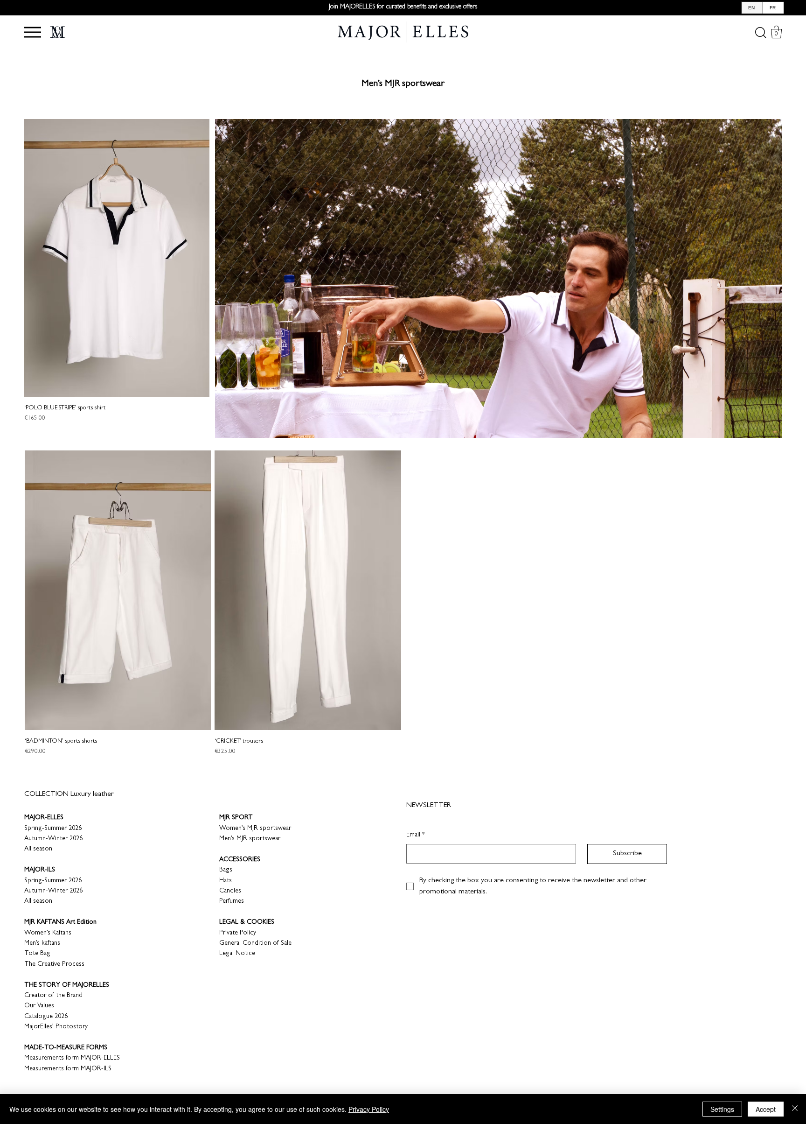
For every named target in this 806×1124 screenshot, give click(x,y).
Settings (722, 1109)
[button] (32, 32)
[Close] (794, 1109)
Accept (766, 1109)
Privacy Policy (368, 1109)
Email (415, 835)
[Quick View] (116, 258)
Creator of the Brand (53, 995)
